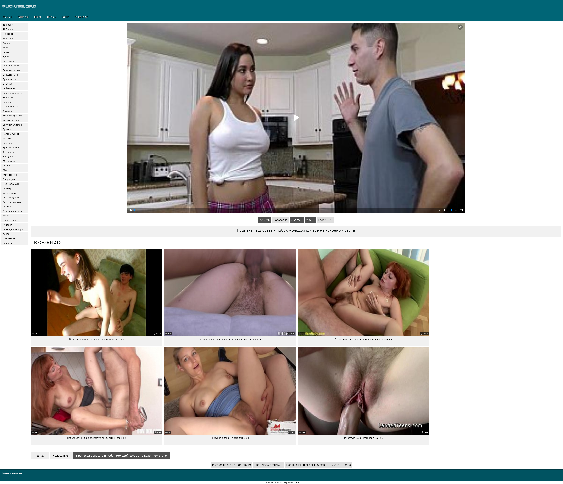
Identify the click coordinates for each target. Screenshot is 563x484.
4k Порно (8, 29)
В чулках (7, 83)
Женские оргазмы (12, 115)
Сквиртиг (7, 206)
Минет (6, 170)
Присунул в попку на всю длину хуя (230, 437)
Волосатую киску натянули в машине (363, 437)
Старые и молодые (12, 211)
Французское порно (13, 229)
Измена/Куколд (11, 133)
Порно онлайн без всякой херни (307, 465)
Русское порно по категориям (231, 465)
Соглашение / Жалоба (275, 482)
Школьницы (9, 238)
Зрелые (7, 129)
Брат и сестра (10, 79)
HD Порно (8, 33)
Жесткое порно (11, 120)
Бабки (6, 52)
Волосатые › (61, 455)
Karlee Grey (325, 220)
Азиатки (7, 43)
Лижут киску (9, 156)
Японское (8, 243)
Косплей (7, 143)
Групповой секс (11, 106)
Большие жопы (11, 65)
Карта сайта (293, 482)
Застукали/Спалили (13, 124)
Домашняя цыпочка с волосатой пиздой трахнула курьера (229, 339)
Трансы (7, 215)
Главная (7, 17)
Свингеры (8, 188)
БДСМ (6, 56)
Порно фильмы (11, 183)
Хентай (6, 233)
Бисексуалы (9, 61)
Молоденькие (10, 174)
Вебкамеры (9, 88)
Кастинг (7, 138)
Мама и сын (9, 161)
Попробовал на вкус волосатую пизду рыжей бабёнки (96, 437)
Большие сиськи (11, 70)
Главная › (40, 455)
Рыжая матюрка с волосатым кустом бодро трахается (363, 339)
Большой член (10, 74)
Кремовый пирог (12, 147)
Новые (65, 17)
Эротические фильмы (269, 465)
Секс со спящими (12, 202)
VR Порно (8, 38)
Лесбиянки (9, 152)
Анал (5, 47)
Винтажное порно (12, 93)
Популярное (81, 17)
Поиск (37, 17)
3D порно (8, 24)
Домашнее (8, 111)
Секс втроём (9, 193)
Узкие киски (9, 220)
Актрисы (51, 17)
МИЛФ (6, 165)
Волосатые (8, 97)
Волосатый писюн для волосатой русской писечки (96, 339)
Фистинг (7, 224)
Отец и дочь (9, 179)
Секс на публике (11, 197)
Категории (22, 17)
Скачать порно (341, 465)
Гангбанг (7, 102)
